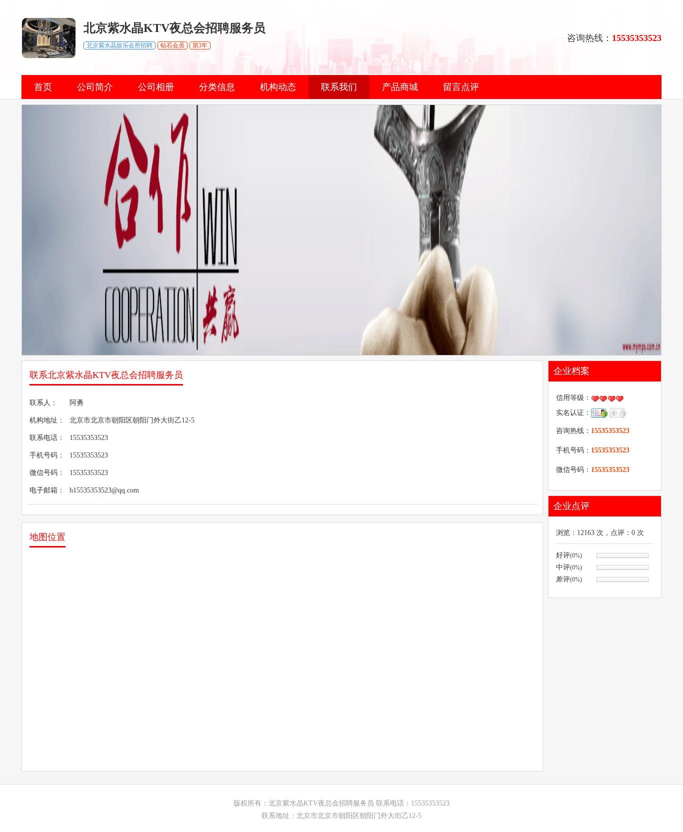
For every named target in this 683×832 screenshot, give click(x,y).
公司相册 (156, 87)
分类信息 (217, 87)
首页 (43, 87)
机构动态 (278, 87)
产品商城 (400, 87)
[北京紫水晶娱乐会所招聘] (49, 56)
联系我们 (339, 87)
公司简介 (95, 87)
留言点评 (461, 87)
